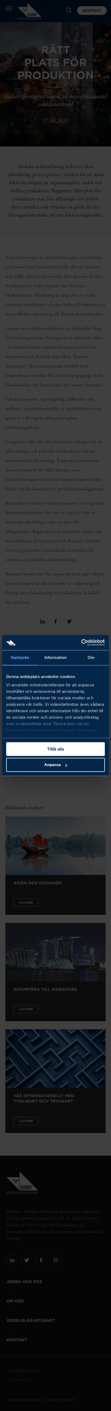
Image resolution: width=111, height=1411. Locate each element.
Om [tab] (91, 657)
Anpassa (52, 765)
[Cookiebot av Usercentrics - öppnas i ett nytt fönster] (81, 642)
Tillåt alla (55, 749)
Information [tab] (55, 657)
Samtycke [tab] (20, 657)
